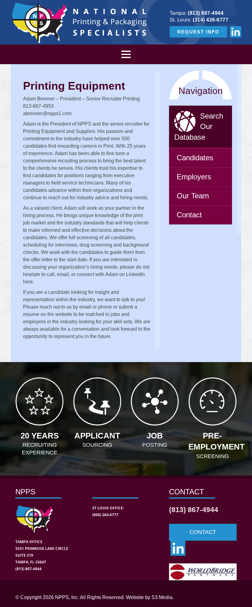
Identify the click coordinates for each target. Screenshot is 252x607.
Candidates (195, 158)
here (28, 281)
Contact (189, 215)
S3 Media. (163, 597)
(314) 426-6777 (210, 19)
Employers (194, 177)
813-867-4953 (38, 106)
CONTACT (203, 532)
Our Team (193, 196)
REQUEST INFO (198, 31)
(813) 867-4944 (205, 13)
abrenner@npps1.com (47, 113)
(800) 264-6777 (105, 514)
